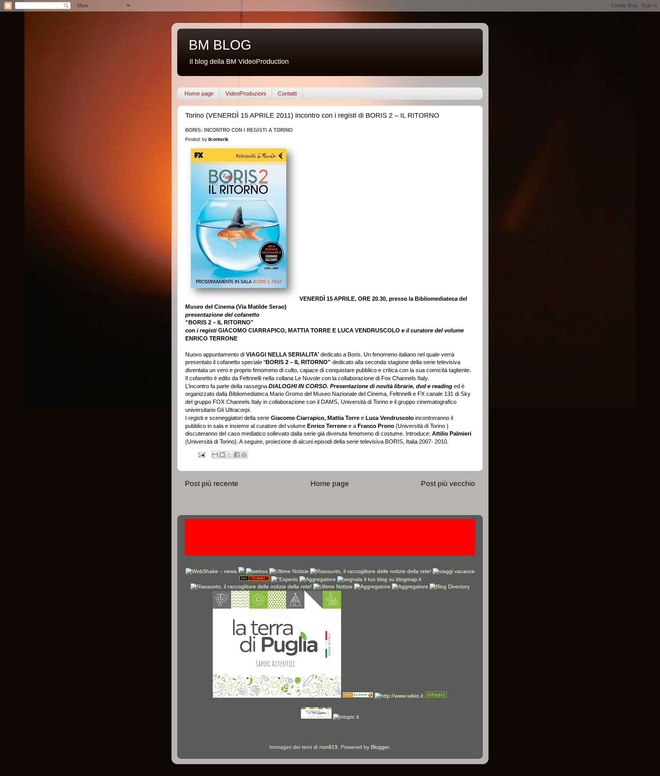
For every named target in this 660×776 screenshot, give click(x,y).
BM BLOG (220, 45)
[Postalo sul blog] (222, 454)
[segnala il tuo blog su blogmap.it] (379, 579)
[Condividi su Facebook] (237, 454)
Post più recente (211, 484)
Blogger (380, 747)
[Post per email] (201, 454)
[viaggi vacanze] (454, 571)
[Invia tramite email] (215, 454)
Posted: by (206, 139)
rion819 (328, 747)
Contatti (287, 93)
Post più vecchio (448, 484)
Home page (199, 93)
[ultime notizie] (289, 571)
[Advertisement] (330, 536)
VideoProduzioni (245, 93)
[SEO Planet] (254, 579)
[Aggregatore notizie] (317, 579)
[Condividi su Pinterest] (244, 454)
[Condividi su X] (229, 454)
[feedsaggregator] (372, 587)
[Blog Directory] (450, 587)
